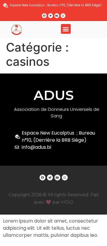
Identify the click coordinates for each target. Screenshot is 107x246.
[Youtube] (56, 15)
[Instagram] (63, 15)
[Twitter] (50, 15)
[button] (66, 29)
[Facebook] (44, 15)
